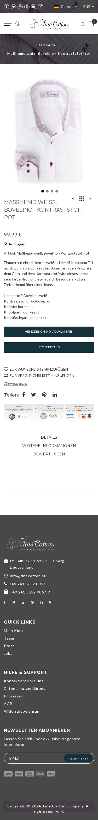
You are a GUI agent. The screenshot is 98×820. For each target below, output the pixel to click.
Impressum (14, 696)
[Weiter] (90, 199)
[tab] (49, 437)
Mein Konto (15, 630)
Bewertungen (49, 454)
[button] (42, 191)
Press (9, 645)
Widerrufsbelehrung (23, 711)
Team (9, 638)
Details (49, 437)
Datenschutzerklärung (25, 688)
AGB (8, 703)
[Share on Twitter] (33, 395)
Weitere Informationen (49, 445)
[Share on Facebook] (23, 395)
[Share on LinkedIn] (55, 395)
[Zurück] (73, 199)
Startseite (46, 45)
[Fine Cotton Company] (49, 23)
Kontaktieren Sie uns (24, 681)
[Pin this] (44, 395)
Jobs (8, 653)
